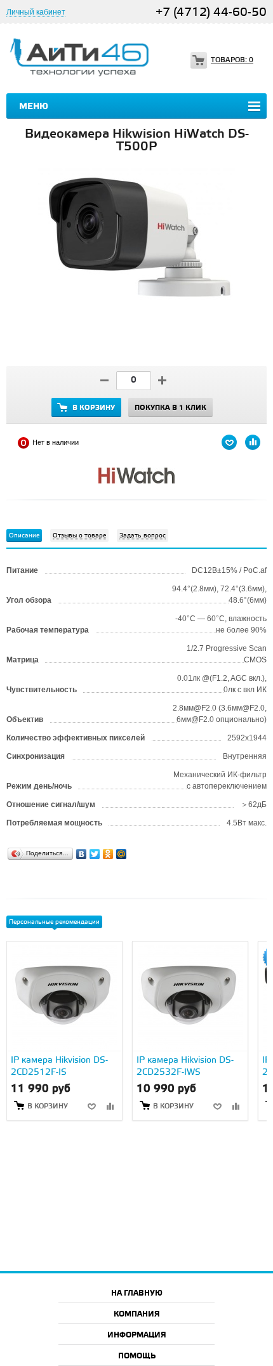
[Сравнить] (110, 1106)
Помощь (137, 1356)
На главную (137, 1293)
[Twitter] (95, 851)
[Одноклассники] (108, 851)
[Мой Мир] (121, 851)
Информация (136, 1335)
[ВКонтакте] (81, 851)
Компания (137, 1314)
